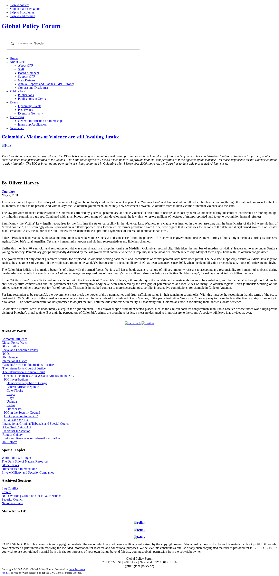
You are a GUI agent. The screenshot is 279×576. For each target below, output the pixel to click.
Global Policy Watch (15, 342)
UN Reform (9, 442)
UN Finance (10, 357)
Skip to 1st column (22, 12)
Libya (10, 398)
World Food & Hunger (16, 457)
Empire (6, 492)
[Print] (6, 145)
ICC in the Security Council (22, 412)
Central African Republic (23, 386)
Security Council (12, 499)
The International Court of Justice (24, 368)
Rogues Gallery (12, 434)
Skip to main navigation (25, 8)
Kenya (11, 394)
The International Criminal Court (23, 372)
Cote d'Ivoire (15, 390)
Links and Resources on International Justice (31, 438)
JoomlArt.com (77, 569)
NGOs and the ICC (16, 420)
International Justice (14, 361)
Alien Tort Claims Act (16, 427)
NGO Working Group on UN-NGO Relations (31, 495)
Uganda (12, 401)
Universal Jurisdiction (16, 431)
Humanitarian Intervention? (19, 468)
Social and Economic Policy (20, 350)
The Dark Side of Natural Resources (25, 461)
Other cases (14, 409)
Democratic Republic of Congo (27, 383)
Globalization (10, 346)
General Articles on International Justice (28, 364)
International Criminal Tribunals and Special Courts (35, 423)
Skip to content (19, 5)
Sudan (11, 405)
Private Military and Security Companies (28, 472)
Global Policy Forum (31, 26)
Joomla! (6, 572)
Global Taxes (10, 465)
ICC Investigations (16, 379)
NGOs (6, 353)
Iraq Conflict (10, 488)
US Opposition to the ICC (21, 416)
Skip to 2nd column (22, 16)
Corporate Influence (14, 339)
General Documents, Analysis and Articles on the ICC (39, 375)
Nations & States (12, 503)
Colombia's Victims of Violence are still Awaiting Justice (60, 136)
